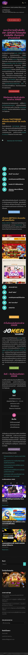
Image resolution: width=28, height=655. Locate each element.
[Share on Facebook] (5, 483)
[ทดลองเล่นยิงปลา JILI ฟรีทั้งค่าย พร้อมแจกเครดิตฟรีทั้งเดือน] (14, 514)
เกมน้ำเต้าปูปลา (9, 350)
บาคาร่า (21, 350)
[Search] (22, 2)
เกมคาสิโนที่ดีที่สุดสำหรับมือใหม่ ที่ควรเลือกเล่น (13, 500)
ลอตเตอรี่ (16, 350)
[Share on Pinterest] (17, 483)
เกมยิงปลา (14, 59)
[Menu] (25, 2)
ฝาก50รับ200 (18, 225)
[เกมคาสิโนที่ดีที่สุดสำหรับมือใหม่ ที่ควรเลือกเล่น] (14, 491)
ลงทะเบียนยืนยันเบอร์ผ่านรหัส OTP (14, 83)
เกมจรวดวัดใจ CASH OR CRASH (13, 63)
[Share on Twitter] (11, 483)
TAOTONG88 (11, 79)
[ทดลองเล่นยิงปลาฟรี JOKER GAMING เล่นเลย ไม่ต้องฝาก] (14, 535)
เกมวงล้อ (21, 348)
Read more (5, 505)
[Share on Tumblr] (23, 483)
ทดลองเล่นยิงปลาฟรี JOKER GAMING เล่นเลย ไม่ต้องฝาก (13, 544)
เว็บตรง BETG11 (6, 223)
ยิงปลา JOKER (18, 53)
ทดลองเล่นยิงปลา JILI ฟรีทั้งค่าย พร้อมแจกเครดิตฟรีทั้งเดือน (13, 523)
